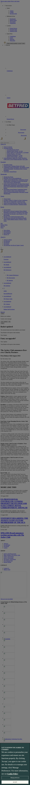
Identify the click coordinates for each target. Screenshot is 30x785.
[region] (15, 764)
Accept (15, 782)
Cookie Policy (12, 774)
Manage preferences (15, 777)
